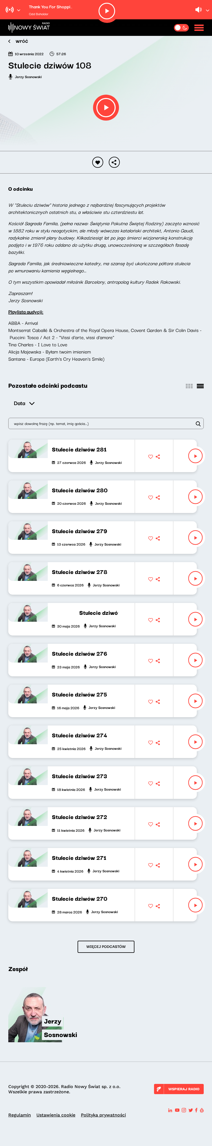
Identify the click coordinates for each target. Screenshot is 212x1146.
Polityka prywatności (103, 1115)
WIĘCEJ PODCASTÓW (106, 946)
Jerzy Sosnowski (28, 76)
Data (19, 402)
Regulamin (19, 1115)
